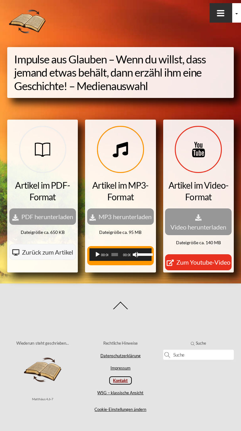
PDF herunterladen (47, 216)
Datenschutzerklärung (120, 355)
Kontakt (120, 380)
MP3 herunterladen (125, 216)
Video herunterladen (198, 227)
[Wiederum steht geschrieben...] (27, 32)
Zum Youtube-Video (203, 262)
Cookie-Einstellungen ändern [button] (120, 409)
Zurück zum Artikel (47, 252)
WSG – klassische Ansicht (120, 392)
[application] (120, 254)
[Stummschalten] (135, 254)
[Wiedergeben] (97, 254)
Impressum (120, 367)
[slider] (142, 254)
